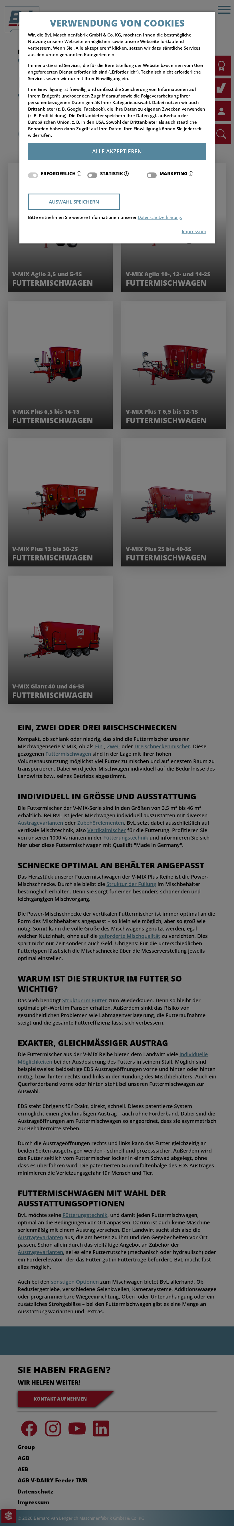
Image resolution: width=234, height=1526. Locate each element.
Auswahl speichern (74, 201)
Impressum (194, 231)
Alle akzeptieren (117, 151)
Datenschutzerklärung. (160, 217)
